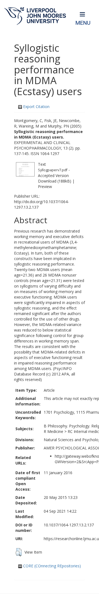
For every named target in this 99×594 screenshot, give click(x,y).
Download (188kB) (54, 181)
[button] (18, 552)
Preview (45, 186)
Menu (82, 23)
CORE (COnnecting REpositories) (51, 565)
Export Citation (36, 106)
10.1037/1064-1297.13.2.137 (69, 524)
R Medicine (53, 431)
